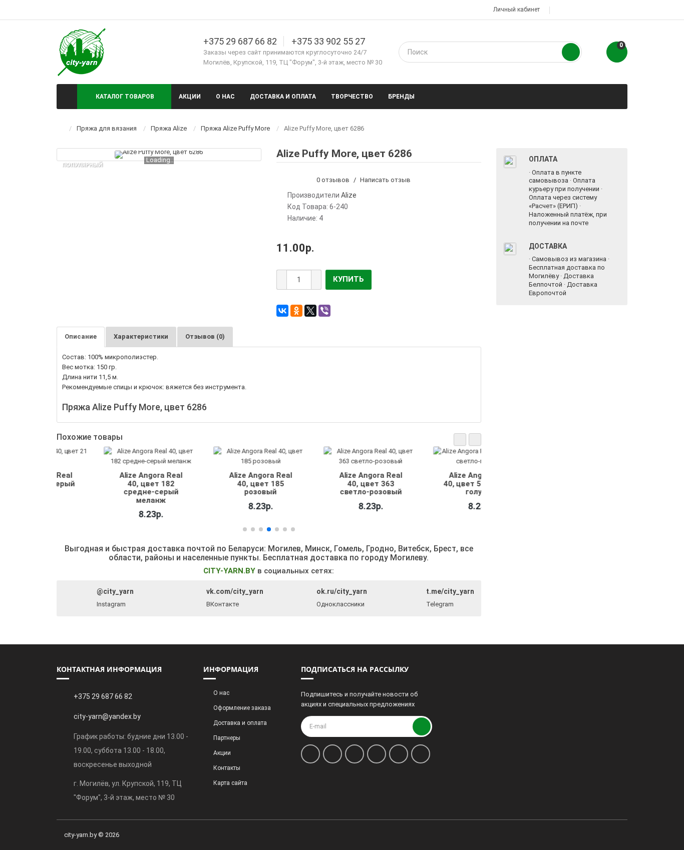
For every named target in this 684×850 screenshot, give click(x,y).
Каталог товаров (125, 96)
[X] (310, 311)
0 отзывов (333, 180)
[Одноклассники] (296, 311)
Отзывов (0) (205, 336)
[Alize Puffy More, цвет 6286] (159, 155)
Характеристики (141, 336)
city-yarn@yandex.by (107, 716)
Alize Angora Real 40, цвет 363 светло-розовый (324, 483)
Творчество (352, 96)
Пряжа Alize (169, 128)
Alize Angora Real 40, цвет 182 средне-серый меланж (104, 487)
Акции (190, 96)
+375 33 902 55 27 (328, 41)
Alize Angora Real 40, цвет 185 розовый (213, 483)
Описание (81, 336)
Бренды (401, 96)
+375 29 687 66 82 (240, 41)
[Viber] (324, 311)
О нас (225, 96)
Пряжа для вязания (107, 128)
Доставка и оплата (283, 96)
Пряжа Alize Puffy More (235, 128)
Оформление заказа (242, 707)
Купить (348, 279)
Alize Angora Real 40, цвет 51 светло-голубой (434, 483)
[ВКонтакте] (282, 311)
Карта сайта (230, 782)
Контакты (226, 767)
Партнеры (226, 737)
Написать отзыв (385, 180)
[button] (460, 439)
